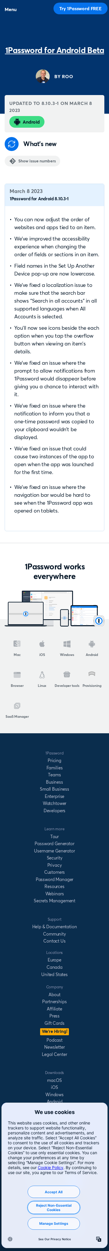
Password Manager (54, 879)
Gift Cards (54, 1023)
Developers (54, 810)
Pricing (54, 760)
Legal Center (54, 1054)
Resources (54, 886)
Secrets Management (54, 900)
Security (54, 858)
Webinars (54, 893)
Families (55, 768)
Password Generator (54, 843)
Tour (54, 836)
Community (54, 934)
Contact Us (54, 941)
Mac (17, 654)
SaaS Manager (17, 716)
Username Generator (54, 851)
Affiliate (54, 1009)
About (54, 994)
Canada (54, 967)
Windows (67, 654)
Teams (54, 775)
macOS (54, 1080)
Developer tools (67, 685)
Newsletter (54, 1047)
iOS (42, 654)
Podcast (54, 1040)
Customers (54, 872)
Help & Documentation (54, 926)
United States (54, 974)
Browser (17, 685)
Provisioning (92, 685)
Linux (42, 685)
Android (31, 122)
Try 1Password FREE (80, 8)
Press (54, 1016)
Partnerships (54, 1001)
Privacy (54, 865)
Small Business (54, 789)
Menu (10, 9)
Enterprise (54, 796)
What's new (40, 144)
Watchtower (54, 803)
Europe (54, 960)
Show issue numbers (37, 161)
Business (54, 782)
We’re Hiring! (54, 1031)
